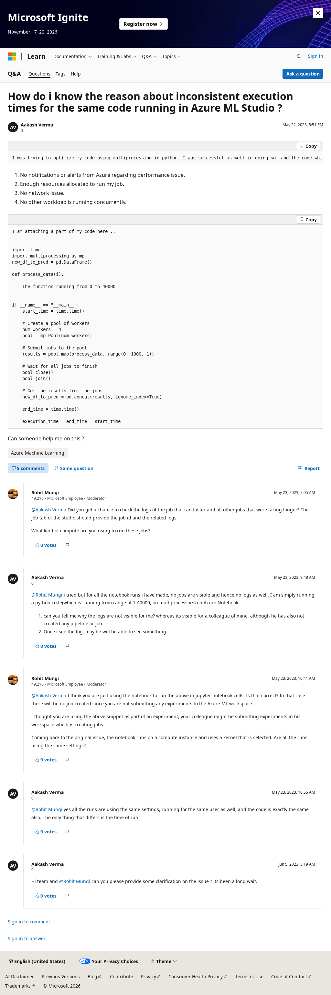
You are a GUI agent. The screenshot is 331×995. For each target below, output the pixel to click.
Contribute (121, 976)
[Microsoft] (12, 56)
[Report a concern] (67, 545)
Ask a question (303, 74)
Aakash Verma (37, 125)
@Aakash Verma (49, 510)
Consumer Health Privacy (195, 976)
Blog (92, 976)
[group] (165, 158)
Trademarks (18, 986)
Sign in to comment (29, 922)
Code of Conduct (289, 976)
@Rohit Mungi (47, 595)
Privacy (148, 976)
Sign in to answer (27, 938)
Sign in (315, 56)
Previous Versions (61, 976)
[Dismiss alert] (318, 13)
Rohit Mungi (45, 492)
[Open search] (299, 56)
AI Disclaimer (19, 976)
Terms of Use (249, 976)
